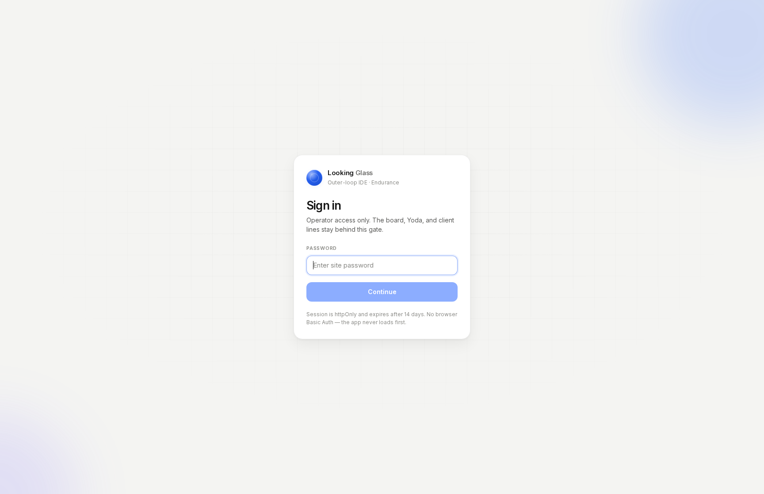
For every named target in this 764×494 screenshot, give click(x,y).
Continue (382, 291)
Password (321, 248)
